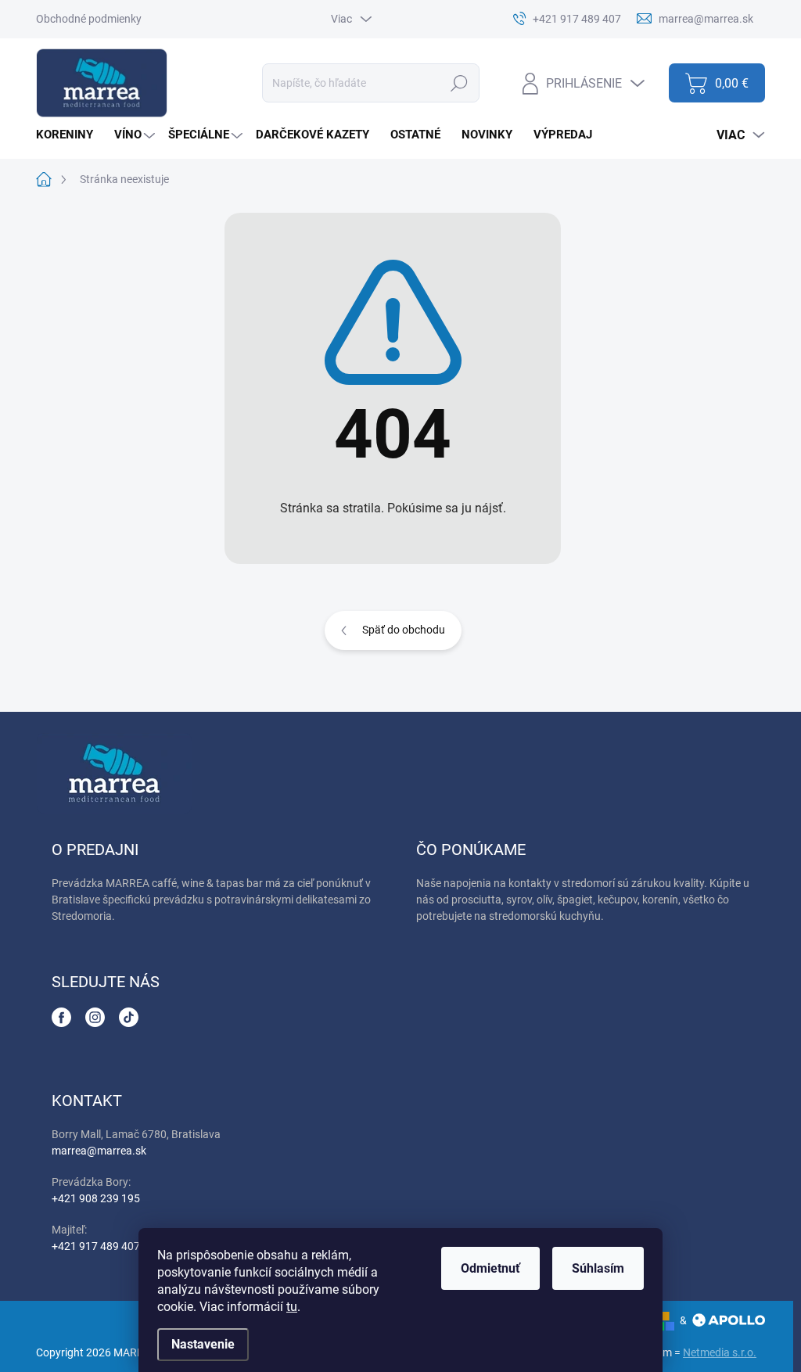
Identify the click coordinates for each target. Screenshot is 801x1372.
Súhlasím (598, 1268)
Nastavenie (203, 1344)
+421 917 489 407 (96, 1246)
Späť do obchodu (403, 629)
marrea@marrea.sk (99, 1150)
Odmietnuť (490, 1268)
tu (291, 1306)
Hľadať (459, 83)
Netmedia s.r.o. (719, 1352)
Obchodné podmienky (89, 19)
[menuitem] (70, 135)
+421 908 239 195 (96, 1198)
